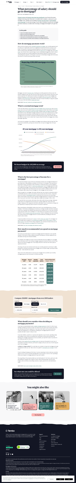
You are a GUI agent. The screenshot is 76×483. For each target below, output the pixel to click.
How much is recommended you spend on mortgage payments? (34, 36)
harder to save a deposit (37, 110)
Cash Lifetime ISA (54, 442)
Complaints (41, 447)
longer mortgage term (47, 111)
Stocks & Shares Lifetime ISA (56, 444)
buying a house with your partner (33, 213)
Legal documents (42, 449)
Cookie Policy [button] (31, 478)
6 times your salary (44, 218)
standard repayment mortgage (38, 46)
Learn (23, 5)
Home (19, 5)
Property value (18, 307)
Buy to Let (26, 97)
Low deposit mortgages (55, 436)
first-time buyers (26, 98)
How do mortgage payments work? (28, 32)
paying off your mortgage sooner (32, 341)
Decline (60, 479)
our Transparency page (50, 468)
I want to (17, 301)
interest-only (31, 93)
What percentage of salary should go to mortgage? (35, 5)
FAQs (40, 439)
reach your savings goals (38, 185)
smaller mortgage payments (40, 326)
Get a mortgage (65, 2)
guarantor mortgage (30, 223)
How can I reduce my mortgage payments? (32, 102)
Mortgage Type (35, 301)
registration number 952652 (20, 468)
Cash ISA (52, 446)
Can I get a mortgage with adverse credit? (32, 225)
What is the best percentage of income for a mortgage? (32, 35)
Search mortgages (54, 310)
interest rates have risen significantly (36, 17)
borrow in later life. (47, 97)
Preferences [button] (9, 479)
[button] (18, 2)
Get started (57, 166)
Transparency (41, 446)
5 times (34, 218)
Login (40, 437)
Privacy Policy (41, 442)
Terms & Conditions (42, 441)
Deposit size (34, 307)
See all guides (38, 414)
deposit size (43, 50)
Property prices (21, 17)
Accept (69, 479)
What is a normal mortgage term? (27, 34)
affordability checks (31, 195)
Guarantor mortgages (55, 437)
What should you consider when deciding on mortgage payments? (34, 38)
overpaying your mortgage (48, 347)
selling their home (35, 100)
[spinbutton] (23, 310)
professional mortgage (37, 220)
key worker (49, 220)
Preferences (52, 479)
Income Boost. (40, 223)
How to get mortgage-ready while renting (32, 365)
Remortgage (53, 439)
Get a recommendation (43, 436)
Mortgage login (56, 2)
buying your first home (43, 20)
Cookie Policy (41, 444)
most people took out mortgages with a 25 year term (39, 108)
